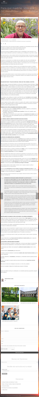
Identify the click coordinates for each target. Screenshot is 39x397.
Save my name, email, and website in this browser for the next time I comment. (14, 345)
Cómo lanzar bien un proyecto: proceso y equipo (10, 321)
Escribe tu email (4, 369)
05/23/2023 (14, 39)
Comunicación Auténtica (5, 385)
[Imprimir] (6, 43)
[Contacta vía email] (5, 280)
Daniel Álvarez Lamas (5, 39)
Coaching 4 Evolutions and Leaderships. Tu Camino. (10, 382)
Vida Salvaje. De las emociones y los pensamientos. (10, 387)
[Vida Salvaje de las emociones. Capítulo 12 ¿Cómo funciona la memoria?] (29, 294)
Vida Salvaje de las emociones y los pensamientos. (23, 41)
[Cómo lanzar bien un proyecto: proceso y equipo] (10, 312)
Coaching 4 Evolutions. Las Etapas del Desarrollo (9, 41)
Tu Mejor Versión (4, 389)
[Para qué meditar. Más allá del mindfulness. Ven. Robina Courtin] (19, 28)
